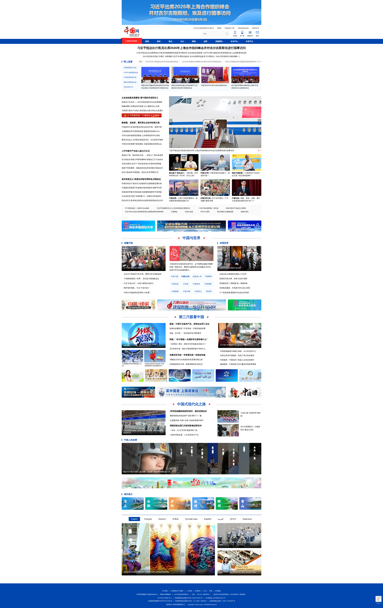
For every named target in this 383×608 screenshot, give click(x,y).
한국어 (233, 519)
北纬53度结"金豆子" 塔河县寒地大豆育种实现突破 (141, 164)
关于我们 (165, 591)
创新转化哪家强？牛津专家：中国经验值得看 (187, 328)
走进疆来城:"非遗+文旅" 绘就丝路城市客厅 (187, 420)
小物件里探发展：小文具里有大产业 (184, 435)
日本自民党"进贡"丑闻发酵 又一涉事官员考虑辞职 (141, 196)
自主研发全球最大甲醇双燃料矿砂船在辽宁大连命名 (142, 159)
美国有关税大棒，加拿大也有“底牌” (233, 279)
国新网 (219, 28)
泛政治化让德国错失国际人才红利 (232, 274)
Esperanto (247, 519)
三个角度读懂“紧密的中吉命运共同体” (234, 293)
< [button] (257, 62)
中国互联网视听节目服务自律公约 (146, 594)
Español (207, 519)
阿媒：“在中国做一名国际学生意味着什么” (188, 339)
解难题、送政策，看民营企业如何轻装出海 (141, 123)
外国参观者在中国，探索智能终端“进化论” (186, 364)
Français (148, 519)
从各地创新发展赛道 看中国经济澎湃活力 (140, 98)
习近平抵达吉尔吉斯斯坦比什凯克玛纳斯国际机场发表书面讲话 (162, 53)
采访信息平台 (128, 87)
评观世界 (224, 243)
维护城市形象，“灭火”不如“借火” (136, 288)
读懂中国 (128, 243)
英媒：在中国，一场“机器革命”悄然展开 (185, 333)
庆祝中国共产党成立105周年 (236, 208)
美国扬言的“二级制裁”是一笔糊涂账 (233, 283)
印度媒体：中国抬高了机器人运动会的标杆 (237, 360)
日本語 (175, 519)
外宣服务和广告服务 (177, 591)
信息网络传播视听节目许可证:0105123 (160, 601)
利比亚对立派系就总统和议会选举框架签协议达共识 (142, 200)
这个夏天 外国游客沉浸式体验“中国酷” (233, 345)
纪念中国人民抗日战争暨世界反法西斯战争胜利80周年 (144, 212)
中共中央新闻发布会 (131, 72)
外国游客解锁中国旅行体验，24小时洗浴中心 (238, 351)
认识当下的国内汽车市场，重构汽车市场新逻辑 (142, 274)
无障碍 (378, 603)
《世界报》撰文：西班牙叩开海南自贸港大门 (187, 344)
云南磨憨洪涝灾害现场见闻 (132, 131)
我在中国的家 (237, 173)
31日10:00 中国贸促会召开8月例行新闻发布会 (162, 62)
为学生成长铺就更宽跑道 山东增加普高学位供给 (141, 135)
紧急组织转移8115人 (152, 131)
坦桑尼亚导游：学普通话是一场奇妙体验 (187, 355)
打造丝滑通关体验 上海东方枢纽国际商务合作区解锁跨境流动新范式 (143, 431)
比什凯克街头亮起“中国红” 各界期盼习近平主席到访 (164, 56)
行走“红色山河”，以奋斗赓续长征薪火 (139, 283)
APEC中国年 (205, 212)
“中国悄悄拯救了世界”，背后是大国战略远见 (141, 279)
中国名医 (172, 198)
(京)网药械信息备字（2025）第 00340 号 (222, 601)
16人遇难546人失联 (151, 106)
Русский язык (191, 519)
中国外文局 (255, 28)
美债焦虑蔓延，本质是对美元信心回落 (234, 288)
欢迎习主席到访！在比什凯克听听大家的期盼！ (220, 56)
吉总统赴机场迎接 (195, 53)
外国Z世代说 (205, 198)
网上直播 (128, 61)
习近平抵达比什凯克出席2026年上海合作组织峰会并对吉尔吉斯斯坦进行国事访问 (191, 48)
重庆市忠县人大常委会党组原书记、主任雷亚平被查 (142, 140)
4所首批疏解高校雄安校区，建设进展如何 (188, 411)
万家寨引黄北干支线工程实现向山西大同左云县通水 (142, 111)
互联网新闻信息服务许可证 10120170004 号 (188, 598)
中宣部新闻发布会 (130, 77)
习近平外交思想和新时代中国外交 (203, 28)
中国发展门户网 (229, 28)
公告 (205, 591)
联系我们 (198, 591)
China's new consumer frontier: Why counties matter (237, 572)
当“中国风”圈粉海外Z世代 (133, 268)
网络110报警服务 (165, 594)
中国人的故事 (130, 440)
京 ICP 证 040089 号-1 (164, 598)
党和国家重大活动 (130, 67)
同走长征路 (189, 212)
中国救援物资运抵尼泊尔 (179, 151)
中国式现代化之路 (191, 404)
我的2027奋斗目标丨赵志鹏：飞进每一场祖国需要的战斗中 (146, 472)
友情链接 (218, 591)
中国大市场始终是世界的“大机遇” (137, 293)
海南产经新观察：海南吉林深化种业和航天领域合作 (142, 168)
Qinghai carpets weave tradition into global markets (146, 572)
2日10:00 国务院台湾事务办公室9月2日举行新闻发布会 (201, 62)
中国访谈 (235, 198)
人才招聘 (189, 591)
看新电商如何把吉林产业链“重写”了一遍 (186, 416)
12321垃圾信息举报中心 (181, 594)
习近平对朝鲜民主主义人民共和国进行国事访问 (173, 208)
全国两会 (174, 212)
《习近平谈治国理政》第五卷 (208, 208)
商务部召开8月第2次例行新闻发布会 (214, 85)
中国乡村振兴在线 (243, 28)
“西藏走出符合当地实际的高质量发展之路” (186, 360)
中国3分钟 (204, 173)
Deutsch (162, 519)
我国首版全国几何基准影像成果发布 (186, 425)
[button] (259, 122)
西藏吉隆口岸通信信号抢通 (132, 106)
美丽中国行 (245, 212)
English (134, 519)
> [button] (259, 62)
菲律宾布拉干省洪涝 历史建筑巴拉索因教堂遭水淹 (142, 184)
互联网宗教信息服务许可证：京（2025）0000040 (190, 601)
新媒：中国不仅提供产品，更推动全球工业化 (189, 324)
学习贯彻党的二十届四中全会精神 (137, 208)
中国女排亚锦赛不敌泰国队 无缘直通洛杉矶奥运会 (142, 144)
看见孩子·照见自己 (176, 173)
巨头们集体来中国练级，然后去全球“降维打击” (140, 172)
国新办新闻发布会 (130, 82)
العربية (220, 519)
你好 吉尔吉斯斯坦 (193, 56)
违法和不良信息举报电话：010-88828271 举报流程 (229, 594)
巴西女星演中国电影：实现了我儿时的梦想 (237, 355)
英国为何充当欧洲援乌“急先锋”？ (231, 268)
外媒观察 (126, 345)
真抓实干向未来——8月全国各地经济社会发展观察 (142, 102)
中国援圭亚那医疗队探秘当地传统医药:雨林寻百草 (142, 188)
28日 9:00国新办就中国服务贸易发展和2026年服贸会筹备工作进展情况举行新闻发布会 (256, 62)
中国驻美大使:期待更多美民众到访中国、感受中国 (142, 127)
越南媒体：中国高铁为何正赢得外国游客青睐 (238, 364)
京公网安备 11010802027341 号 (215, 598)
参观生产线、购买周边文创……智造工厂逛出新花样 (142, 155)
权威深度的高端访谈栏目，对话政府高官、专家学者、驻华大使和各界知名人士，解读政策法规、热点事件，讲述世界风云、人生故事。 (191, 267)
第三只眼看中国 (191, 317)
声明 (210, 591)
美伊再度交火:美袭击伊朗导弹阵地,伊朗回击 (141, 179)
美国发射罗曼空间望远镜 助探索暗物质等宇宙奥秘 (142, 192)
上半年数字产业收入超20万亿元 (136, 151)
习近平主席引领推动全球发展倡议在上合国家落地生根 (224, 53)
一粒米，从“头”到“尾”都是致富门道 (183, 430)
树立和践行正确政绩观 (225, 212)
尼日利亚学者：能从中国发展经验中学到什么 (187, 349)
